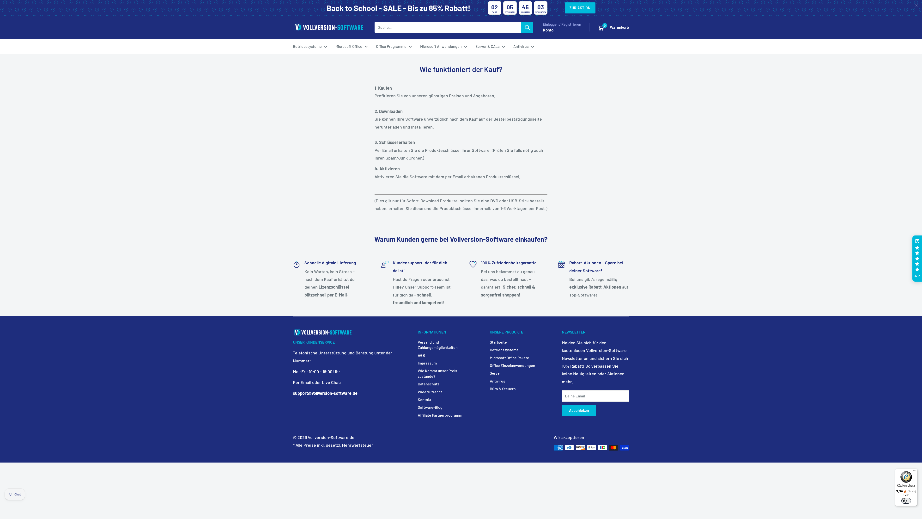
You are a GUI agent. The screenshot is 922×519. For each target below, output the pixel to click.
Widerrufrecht (430, 391)
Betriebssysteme (307, 46)
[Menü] (914, 471)
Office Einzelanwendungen (512, 365)
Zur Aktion (580, 8)
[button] (917, 258)
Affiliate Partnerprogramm (440, 415)
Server (495, 373)
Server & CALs (487, 46)
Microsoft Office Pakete (509, 357)
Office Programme (391, 46)
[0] (600, 28)
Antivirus (521, 46)
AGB (421, 355)
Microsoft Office (348, 46)
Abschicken (579, 410)
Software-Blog (430, 407)
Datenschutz (428, 384)
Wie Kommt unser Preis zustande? (437, 373)
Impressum (427, 363)
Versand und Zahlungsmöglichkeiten (438, 345)
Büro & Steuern (503, 388)
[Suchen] (527, 27)
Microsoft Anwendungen (441, 46)
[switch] (906, 501)
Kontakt (424, 399)
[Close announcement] (916, 5)
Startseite (498, 342)
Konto (548, 29)
